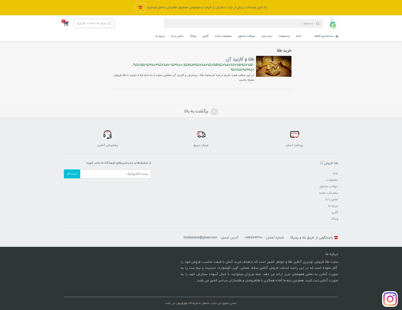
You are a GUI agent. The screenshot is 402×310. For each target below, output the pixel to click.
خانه (298, 36)
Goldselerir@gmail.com (200, 237)
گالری (205, 36)
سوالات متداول (246, 36)
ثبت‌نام (72, 174)
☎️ (140, 7)
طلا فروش (181, 303)
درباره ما (160, 36)
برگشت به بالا (196, 111)
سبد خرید (266, 36)
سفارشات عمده (223, 36)
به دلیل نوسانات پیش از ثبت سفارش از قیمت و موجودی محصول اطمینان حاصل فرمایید (206, 7)
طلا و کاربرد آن (240, 59)
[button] (68, 23)
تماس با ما (177, 36)
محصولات (284, 36)
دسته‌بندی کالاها (325, 36)
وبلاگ (193, 36)
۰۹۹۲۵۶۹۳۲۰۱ (253, 237)
